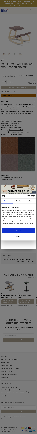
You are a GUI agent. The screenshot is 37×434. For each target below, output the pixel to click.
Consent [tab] (6, 201)
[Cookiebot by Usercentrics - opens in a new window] (27, 196)
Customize (17, 236)
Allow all (18, 230)
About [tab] (30, 201)
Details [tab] (18, 201)
